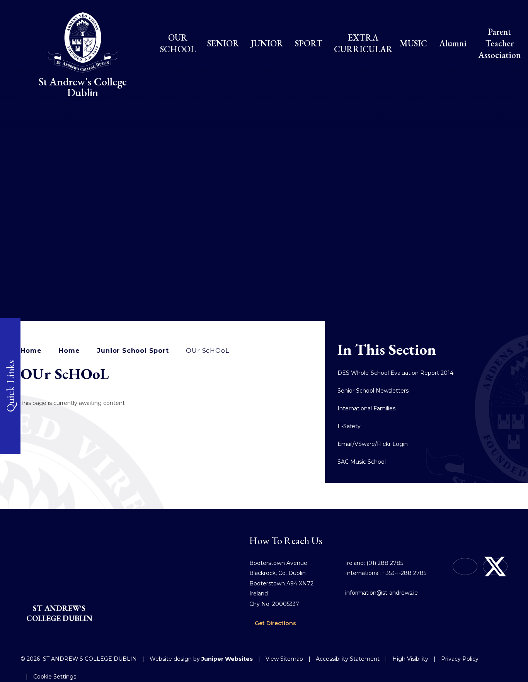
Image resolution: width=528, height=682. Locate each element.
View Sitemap (284, 658)
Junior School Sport (133, 350)
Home (30, 350)
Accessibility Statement (348, 658)
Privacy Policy (460, 658)
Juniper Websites (227, 658)
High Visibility (410, 658)
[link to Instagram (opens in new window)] (465, 566)
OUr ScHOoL (207, 350)
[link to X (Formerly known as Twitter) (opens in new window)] (495, 566)
